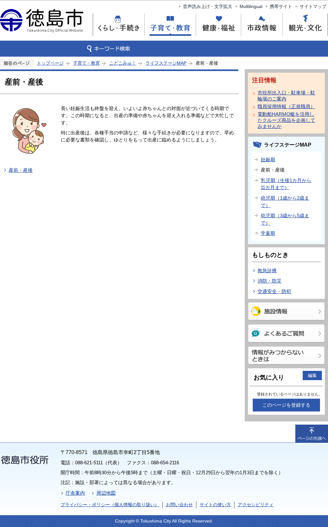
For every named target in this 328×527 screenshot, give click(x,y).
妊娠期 (268, 159)
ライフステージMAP (165, 63)
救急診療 (267, 270)
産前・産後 (21, 170)
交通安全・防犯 (274, 291)
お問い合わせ (179, 504)
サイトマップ (312, 6)
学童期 (268, 233)
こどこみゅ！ (122, 63)
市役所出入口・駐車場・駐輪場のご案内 (286, 95)
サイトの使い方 (215, 504)
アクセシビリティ (256, 504)
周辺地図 (106, 493)
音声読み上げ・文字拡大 (207, 6)
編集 (312, 375)
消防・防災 (270, 280)
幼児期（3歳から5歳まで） (285, 219)
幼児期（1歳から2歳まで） (285, 201)
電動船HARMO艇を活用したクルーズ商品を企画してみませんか (286, 120)
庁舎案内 (75, 493)
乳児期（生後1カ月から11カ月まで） (286, 184)
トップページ (50, 63)
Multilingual (251, 6)
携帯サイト (281, 6)
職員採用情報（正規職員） (286, 106)
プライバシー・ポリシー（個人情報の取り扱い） (110, 504)
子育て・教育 (86, 63)
